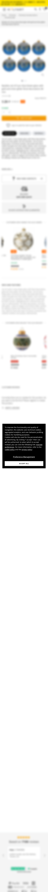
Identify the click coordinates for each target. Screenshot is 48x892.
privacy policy (27, 449)
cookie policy (10, 449)
